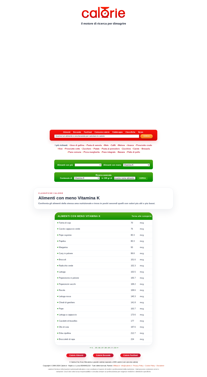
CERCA (147, 136)
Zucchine (126, 149)
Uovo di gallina (77, 145)
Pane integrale (108, 152)
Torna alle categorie (142, 216)
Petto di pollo (133, 152)
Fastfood (88, 132)
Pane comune (74, 152)
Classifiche (130, 132)
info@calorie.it (126, 366)
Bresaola (146, 149)
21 (115, 348)
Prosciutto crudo (144, 145)
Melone (121, 145)
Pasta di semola (94, 145)
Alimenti (66, 132)
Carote (136, 149)
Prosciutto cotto (72, 149)
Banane (121, 152)
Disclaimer (160, 366)
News (140, 132)
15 (96, 348)
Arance (130, 145)
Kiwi (60, 149)
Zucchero (86, 149)
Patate (96, 149)
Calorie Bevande (103, 355)
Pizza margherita (92, 152)
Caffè (113, 145)
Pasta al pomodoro (111, 149)
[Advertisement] (103, 51)
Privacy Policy (138, 366)
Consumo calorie (102, 132)
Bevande (77, 132)
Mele (106, 145)
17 (102, 348)
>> (117, 348)
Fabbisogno (117, 132)
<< (91, 348)
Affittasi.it (116, 366)
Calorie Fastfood (130, 355)
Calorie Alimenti (76, 355)
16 (99, 348)
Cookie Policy (150, 366)
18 (106, 348)
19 (109, 348)
